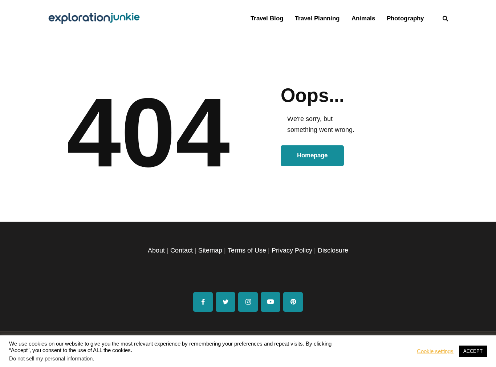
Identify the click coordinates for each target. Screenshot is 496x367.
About (156, 250)
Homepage (312, 155)
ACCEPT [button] (473, 351)
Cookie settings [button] (435, 351)
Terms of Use (247, 250)
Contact (181, 250)
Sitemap (210, 250)
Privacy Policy (292, 250)
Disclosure (333, 250)
